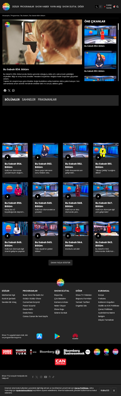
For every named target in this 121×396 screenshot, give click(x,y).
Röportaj (58, 295)
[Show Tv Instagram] (41, 377)
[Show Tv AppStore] (39, 336)
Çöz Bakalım (60, 298)
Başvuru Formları (83, 298)
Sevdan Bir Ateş (9, 302)
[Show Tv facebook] (5, 90)
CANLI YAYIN (109, 6)
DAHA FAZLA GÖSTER (60, 262)
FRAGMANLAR (47, 99)
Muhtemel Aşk (8, 295)
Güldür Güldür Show (32, 298)
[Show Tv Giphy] (49, 377)
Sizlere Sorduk (60, 312)
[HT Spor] (33, 352)
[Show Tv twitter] (9, 90)
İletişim (101, 316)
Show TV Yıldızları (84, 295)
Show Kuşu (59, 309)
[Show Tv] (6, 6)
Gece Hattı (28, 309)
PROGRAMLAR (27, 6)
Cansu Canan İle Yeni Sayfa (35, 316)
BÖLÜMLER (12, 99)
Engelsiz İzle (81, 305)
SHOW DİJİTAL (69, 6)
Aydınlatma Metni (24, 390)
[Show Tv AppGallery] (75, 336)
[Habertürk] (7, 352)
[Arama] (117, 6)
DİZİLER (15, 6)
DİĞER (81, 6)
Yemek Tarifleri (83, 302)
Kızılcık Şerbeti (8, 298)
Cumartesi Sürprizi (31, 302)
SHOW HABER (42, 6)
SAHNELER (29, 99)
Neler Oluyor (60, 305)
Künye (101, 295)
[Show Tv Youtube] (45, 377)
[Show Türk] (106, 352)
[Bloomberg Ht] (50, 352)
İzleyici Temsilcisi (106, 320)
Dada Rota (28, 312)
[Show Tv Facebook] (32, 377)
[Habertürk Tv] (21, 352)
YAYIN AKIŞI (55, 6)
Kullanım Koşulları (106, 302)
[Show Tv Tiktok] (53, 377)
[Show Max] (115, 352)
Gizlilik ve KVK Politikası (108, 305)
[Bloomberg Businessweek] (77, 352)
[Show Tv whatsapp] (13, 90)
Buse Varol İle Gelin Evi (33, 295)
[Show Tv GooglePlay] (57, 336)
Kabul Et (105, 390)
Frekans (102, 298)
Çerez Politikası (81, 388)
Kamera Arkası (61, 302)
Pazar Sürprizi (29, 305)
